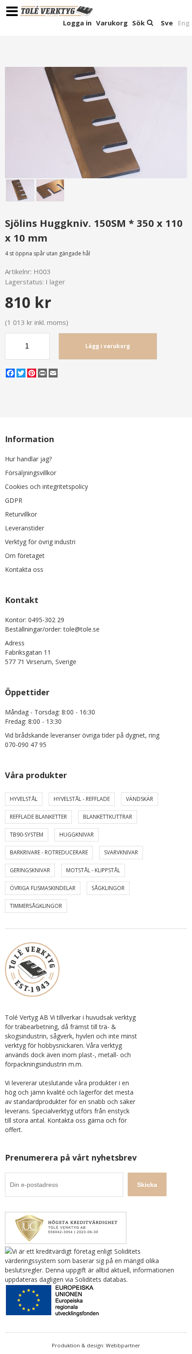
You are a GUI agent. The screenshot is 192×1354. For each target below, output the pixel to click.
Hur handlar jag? (28, 459)
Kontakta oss (24, 569)
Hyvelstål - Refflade (82, 799)
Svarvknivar (121, 852)
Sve (167, 22)
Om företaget (25, 555)
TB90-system (26, 834)
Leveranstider (24, 528)
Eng (184, 22)
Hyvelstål (24, 799)
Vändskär (139, 799)
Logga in (77, 22)
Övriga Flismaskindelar (42, 888)
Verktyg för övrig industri (40, 541)
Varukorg (112, 22)
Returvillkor (21, 514)
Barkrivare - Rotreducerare (49, 852)
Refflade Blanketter (38, 817)
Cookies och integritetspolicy (46, 486)
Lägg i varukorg (107, 346)
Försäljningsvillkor (30, 472)
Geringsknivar (30, 870)
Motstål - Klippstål (93, 870)
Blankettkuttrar (107, 817)
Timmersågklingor (36, 906)
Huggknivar (76, 834)
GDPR (13, 500)
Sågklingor (108, 888)
